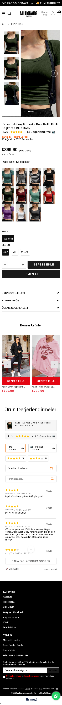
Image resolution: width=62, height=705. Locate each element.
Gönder (53, 670)
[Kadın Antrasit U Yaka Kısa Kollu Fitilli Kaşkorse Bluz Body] (36, 213)
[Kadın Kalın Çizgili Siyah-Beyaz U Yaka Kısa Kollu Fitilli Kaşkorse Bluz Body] (36, 177)
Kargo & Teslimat (11, 617)
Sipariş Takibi (45, 13)
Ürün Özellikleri (13, 293)
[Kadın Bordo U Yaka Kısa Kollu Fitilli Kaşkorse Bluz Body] (22, 195)
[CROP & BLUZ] (8, 24)
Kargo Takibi (9, 650)
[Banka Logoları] (31, 689)
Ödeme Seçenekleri (15, 307)
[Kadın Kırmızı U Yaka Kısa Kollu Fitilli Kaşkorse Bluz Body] (50, 195)
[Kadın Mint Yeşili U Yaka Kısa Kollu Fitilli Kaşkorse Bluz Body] (36, 195)
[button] (29, 111)
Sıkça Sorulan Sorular (13, 645)
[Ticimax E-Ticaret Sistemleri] (31, 700)
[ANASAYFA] (5, 24)
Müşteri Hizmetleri (11, 640)
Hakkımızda (8, 602)
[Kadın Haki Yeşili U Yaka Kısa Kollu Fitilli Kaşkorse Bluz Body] (9, 195)
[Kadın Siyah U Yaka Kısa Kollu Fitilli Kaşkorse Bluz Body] (50, 177)
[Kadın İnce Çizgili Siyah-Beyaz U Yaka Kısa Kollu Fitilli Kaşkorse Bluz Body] (22, 177)
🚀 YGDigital (12, 569)
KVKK (6, 622)
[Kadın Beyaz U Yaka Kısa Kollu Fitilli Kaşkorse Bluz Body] (22, 213)
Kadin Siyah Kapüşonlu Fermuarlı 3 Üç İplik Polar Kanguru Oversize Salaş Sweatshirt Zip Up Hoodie (14, 387)
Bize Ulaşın (8, 607)
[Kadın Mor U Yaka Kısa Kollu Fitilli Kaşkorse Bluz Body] (9, 213)
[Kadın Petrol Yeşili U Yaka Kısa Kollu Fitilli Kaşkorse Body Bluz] (9, 177)
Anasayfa (7, 597)
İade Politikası (9, 627)
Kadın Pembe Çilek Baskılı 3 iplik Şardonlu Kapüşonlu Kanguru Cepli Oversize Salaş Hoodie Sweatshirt (44, 387)
